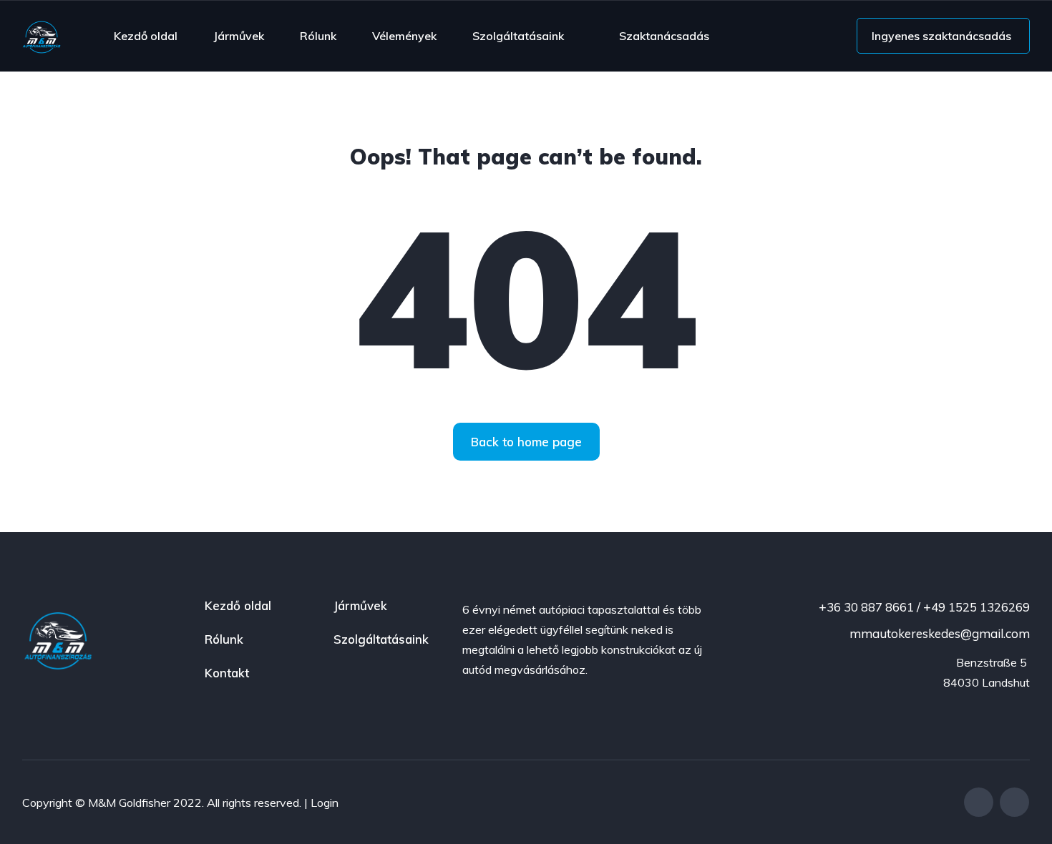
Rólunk (318, 36)
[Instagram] (1014, 802)
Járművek (238, 36)
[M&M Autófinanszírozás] (41, 36)
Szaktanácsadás (664, 36)
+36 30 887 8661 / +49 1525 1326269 (923, 606)
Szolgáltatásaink (518, 36)
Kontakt (227, 672)
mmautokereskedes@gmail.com (938, 633)
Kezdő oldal (145, 36)
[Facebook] (978, 802)
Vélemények (404, 36)
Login (325, 802)
